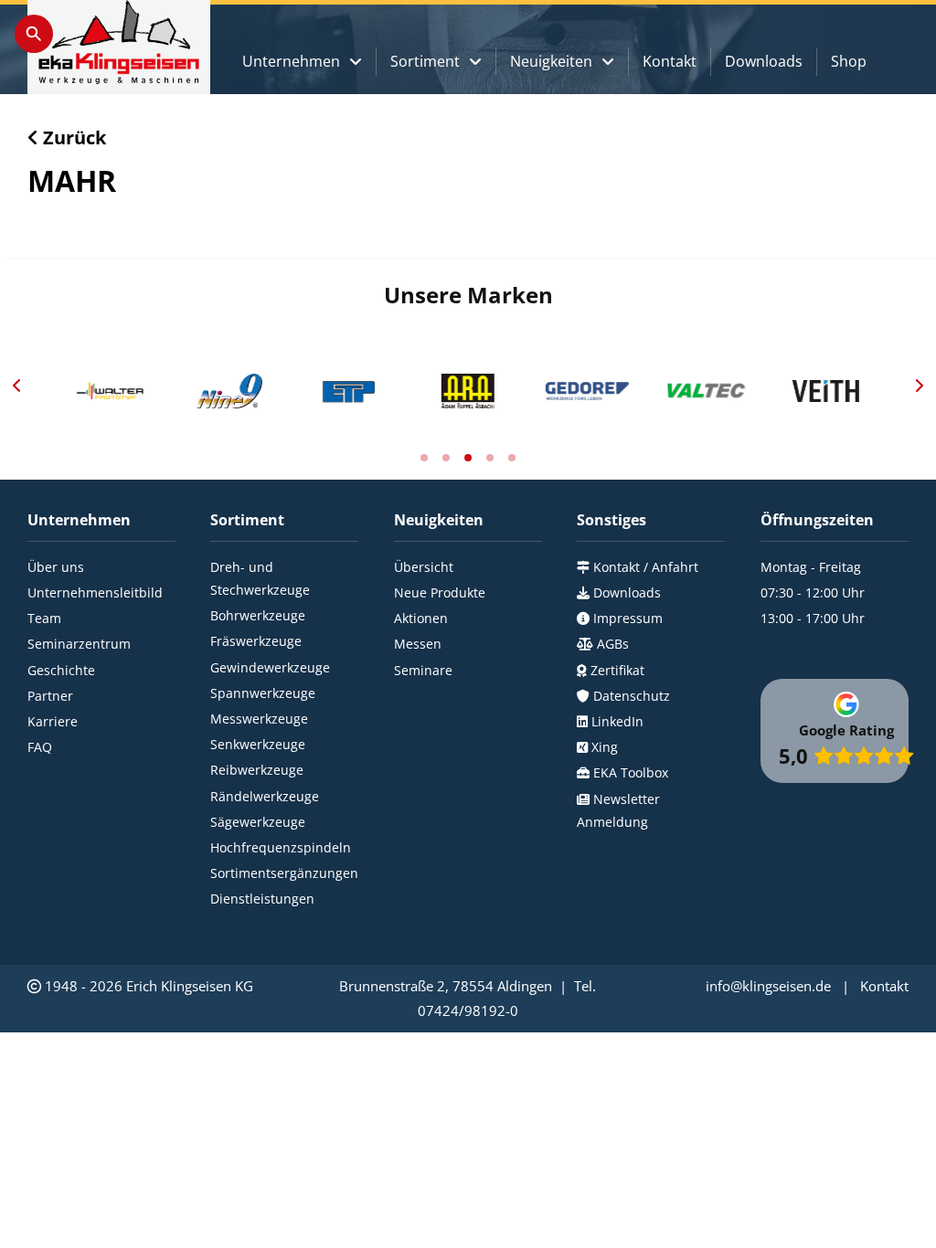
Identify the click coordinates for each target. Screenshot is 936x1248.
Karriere (52, 721)
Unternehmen (291, 61)
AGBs (611, 643)
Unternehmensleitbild (95, 592)
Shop (849, 61)
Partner (50, 695)
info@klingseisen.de (768, 986)
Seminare (423, 670)
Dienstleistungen (262, 898)
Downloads (764, 61)
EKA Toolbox (629, 772)
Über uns (55, 567)
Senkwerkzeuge (257, 744)
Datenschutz (630, 695)
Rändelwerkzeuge (264, 796)
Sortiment (425, 61)
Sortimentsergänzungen (284, 873)
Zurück (72, 137)
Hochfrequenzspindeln (280, 847)
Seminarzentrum (79, 643)
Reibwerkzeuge (256, 769)
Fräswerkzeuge (256, 641)
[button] (16, 385)
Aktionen (421, 618)
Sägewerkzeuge (257, 821)
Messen (417, 643)
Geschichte (61, 670)
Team (44, 618)
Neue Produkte (439, 592)
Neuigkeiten (551, 61)
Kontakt (670, 61)
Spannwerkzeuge (262, 693)
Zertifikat (615, 670)
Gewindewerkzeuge (270, 667)
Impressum (626, 618)
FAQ (39, 747)
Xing (603, 747)
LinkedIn (616, 721)
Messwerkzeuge (259, 718)
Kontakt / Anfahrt (644, 567)
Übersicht (423, 567)
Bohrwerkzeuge (257, 615)
